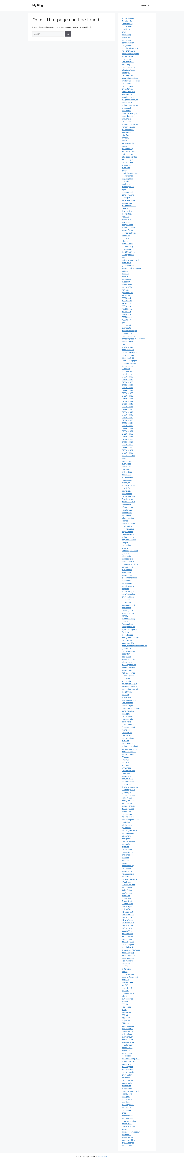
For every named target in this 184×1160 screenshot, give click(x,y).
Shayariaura (127, 1088)
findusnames (127, 703)
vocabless (126, 863)
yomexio (125, 217)
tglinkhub (126, 29)
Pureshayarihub (128, 790)
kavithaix (125, 208)
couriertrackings (129, 67)
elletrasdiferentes (129, 157)
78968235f (126, 303)
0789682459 (127, 445)
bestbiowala (127, 203)
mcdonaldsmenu (129, 700)
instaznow (126, 1050)
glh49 (124, 996)
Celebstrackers (128, 771)
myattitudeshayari (129, 331)
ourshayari (126, 325)
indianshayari (127, 159)
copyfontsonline (128, 594)
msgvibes (126, 1102)
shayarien (126, 1129)
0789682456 (127, 437)
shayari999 (127, 37)
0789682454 (127, 431)
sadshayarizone (128, 200)
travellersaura (128, 510)
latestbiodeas (128, 743)
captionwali (127, 121)
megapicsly (126, 877)
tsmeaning (126, 545)
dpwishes (126, 222)
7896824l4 (126, 320)
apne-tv (125, 274)
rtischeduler (127, 733)
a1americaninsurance (131, 950)
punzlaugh (126, 602)
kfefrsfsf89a (127, 287)
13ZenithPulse (128, 915)
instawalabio (127, 244)
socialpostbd (127, 56)
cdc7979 (125, 980)
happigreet (126, 83)
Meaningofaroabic (129, 830)
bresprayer (126, 165)
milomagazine (128, 187)
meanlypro (126, 1107)
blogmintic (136, 268)
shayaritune (127, 670)
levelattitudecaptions (131, 81)
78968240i (126, 312)
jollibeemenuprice (129, 686)
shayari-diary (127, 779)
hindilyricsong (128, 817)
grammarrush (127, 192)
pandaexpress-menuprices (133, 339)
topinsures (126, 59)
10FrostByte (127, 906)
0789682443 (127, 404)
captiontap (126, 608)
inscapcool (126, 838)
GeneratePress (102, 1157)
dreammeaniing (128, 619)
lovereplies (126, 811)
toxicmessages (128, 795)
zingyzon (125, 469)
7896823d (126, 298)
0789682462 (127, 453)
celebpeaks (127, 773)
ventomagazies (128, 151)
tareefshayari (127, 1045)
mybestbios (127, 472)
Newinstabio (127, 852)
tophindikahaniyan (129, 113)
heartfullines (127, 1048)
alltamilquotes (128, 518)
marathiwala (127, 692)
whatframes (127, 135)
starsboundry (127, 149)
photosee (126, 678)
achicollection (127, 477)
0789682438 (127, 390)
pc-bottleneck (128, 724)
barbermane (127, 849)
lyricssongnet (127, 480)
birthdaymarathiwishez (132, 1091)
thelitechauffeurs (129, 233)
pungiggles (126, 464)
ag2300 (125, 991)
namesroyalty (127, 716)
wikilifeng (126, 64)
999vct (125, 1015)
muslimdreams (128, 754)
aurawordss (127, 570)
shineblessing (128, 97)
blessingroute (127, 162)
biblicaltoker (127, 662)
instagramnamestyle (130, 638)
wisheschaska (128, 874)
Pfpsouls (125, 757)
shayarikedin (127, 1137)
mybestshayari (128, 1143)
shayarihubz (127, 575)
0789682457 (127, 439)
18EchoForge (127, 925)
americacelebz (128, 1069)
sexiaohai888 (127, 982)
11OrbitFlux (126, 909)
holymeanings (128, 355)
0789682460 (127, 447)
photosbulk (126, 108)
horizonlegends (128, 127)
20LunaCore (127, 931)
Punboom (126, 369)
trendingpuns (127, 610)
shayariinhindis (128, 659)
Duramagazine (128, 676)
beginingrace (127, 179)
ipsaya (124, 170)
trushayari (126, 198)
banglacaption (128, 43)
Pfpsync (125, 760)
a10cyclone (126, 969)
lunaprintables (128, 358)
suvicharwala (127, 1031)
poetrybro (126, 181)
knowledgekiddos (129, 879)
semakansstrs (128, 613)
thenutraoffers (128, 993)
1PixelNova (126, 882)
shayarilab (126, 776)
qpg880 (125, 966)
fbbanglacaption (129, 1121)
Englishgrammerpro (130, 787)
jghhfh (124, 322)
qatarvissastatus (129, 782)
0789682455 (127, 434)
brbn (124, 32)
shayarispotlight (128, 523)
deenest (125, 858)
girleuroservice (128, 1026)
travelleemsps (128, 534)
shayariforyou (127, 705)
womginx (125, 730)
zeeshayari (126, 475)
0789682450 (127, 420)
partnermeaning (128, 195)
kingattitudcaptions (130, 78)
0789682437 (127, 388)
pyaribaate (126, 328)
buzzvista (126, 168)
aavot (124, 257)
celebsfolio (126, 722)
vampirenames (128, 798)
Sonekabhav (127, 24)
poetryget (126, 714)
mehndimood (127, 635)
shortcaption (127, 1118)
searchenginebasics (130, 820)
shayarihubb (127, 268)
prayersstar (127, 1075)
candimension (128, 711)
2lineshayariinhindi (130, 551)
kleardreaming (128, 866)
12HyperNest (127, 912)
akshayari (126, 483)
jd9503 (125, 1001)
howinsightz (127, 526)
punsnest (126, 599)
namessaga (127, 814)
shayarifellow (127, 230)
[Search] (68, 34)
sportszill (125, 762)
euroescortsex (128, 999)
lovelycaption (127, 1116)
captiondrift (127, 1083)
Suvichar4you (127, 499)
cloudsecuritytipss (129, 360)
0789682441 (127, 398)
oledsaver (126, 344)
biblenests (126, 556)
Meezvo (125, 860)
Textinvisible (127, 211)
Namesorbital (127, 719)
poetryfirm (126, 654)
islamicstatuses (128, 70)
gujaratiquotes (128, 249)
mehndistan (127, 515)
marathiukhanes (129, 206)
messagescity (128, 366)
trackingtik (126, 1007)
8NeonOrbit (127, 901)
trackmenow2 (127, 961)
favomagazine (128, 529)
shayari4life (127, 103)
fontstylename (128, 255)
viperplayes (127, 189)
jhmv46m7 (126, 295)
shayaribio (126, 657)
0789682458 (127, 442)
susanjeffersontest (130, 977)
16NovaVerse (127, 920)
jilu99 (124, 1010)
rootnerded (126, 1056)
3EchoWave (127, 887)
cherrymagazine (128, 651)
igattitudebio (127, 934)
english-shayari (128, 18)
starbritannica (128, 130)
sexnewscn (126, 1012)
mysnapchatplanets (130, 629)
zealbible (126, 184)
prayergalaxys (128, 597)
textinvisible (127, 1099)
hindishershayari (129, 51)
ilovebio (125, 276)
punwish (125, 741)
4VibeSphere (127, 890)
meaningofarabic (129, 665)
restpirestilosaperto (130, 48)
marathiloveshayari (130, 100)
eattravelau (127, 1124)
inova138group (128, 953)
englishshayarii (128, 347)
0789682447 (127, 412)
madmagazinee (128, 485)
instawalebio (127, 1039)
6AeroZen (126, 896)
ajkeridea (126, 236)
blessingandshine (129, 578)
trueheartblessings (130, 564)
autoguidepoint (128, 605)
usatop (125, 271)
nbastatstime (127, 784)
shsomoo (126, 963)
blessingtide (127, 374)
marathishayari (128, 591)
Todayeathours (128, 627)
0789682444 (127, 407)
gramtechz (126, 648)
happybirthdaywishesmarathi (134, 646)
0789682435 (127, 382)
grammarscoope (129, 363)
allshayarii (126, 73)
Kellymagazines (128, 673)
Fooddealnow (127, 624)
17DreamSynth (128, 923)
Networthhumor (128, 92)
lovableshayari (128, 350)
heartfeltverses (128, 841)
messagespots (128, 809)
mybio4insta (127, 1034)
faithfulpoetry (127, 246)
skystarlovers (127, 567)
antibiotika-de (128, 947)
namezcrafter (127, 1029)
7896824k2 (127, 317)
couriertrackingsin (129, 684)
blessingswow (128, 1105)
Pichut (124, 458)
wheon (125, 241)
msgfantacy (127, 214)
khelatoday (126, 35)
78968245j (126, 314)
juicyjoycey (126, 491)
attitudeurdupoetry (130, 105)
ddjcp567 (126, 1018)
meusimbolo (127, 1145)
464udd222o (127, 284)
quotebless (126, 279)
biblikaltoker (127, 825)
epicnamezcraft (128, 1061)
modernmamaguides (130, 1059)
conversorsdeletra (129, 352)
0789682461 (127, 450)
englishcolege (128, 855)
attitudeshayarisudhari (131, 746)
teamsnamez (127, 176)
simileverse (126, 504)
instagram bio (128, 800)
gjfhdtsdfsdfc (127, 293)
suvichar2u (126, 1135)
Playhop (125, 632)
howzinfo (126, 488)
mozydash (126, 40)
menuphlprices (128, 833)
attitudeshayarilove (130, 124)
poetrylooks (127, 494)
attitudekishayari (129, 537)
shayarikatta (127, 871)
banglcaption (127, 225)
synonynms (127, 548)
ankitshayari (127, 697)
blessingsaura (128, 586)
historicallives (127, 154)
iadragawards (128, 143)
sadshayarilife (128, 643)
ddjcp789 (126, 1021)
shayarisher (127, 219)
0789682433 (127, 377)
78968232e (127, 301)
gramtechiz (126, 828)
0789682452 (127, 426)
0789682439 (127, 393)
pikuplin (125, 542)
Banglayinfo (127, 21)
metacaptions (127, 583)
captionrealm (127, 939)
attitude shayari (128, 806)
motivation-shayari (130, 689)
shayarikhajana (128, 1126)
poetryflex (126, 1097)
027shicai (126, 1023)
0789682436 (127, 385)
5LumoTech (127, 893)
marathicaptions (129, 252)
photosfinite (127, 26)
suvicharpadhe (128, 1042)
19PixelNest (127, 928)
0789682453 (127, 428)
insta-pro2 (126, 263)
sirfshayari (126, 868)
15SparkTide (127, 917)
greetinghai (126, 792)
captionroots (127, 461)
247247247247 (128, 456)
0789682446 (127, 409)
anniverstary (127, 681)
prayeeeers (126, 581)
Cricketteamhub (128, 727)
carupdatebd (127, 75)
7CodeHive (126, 898)
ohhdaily (125, 138)
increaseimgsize (129, 752)
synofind (125, 847)
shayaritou (126, 119)
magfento (126, 844)
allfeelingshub (128, 942)
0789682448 (127, 415)
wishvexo (126, 1077)
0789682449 (127, 418)
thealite (125, 621)
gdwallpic (126, 553)
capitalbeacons (128, 496)
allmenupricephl (128, 667)
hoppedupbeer (128, 974)
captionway (127, 1064)
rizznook (125, 521)
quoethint (126, 282)
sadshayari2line (128, 1140)
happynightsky (128, 1072)
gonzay (125, 616)
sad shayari (127, 803)
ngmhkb (125, 290)
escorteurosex (128, 958)
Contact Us (145, 5)
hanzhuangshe (128, 944)
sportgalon (126, 765)
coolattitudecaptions (130, 54)
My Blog (37, 5)
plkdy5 (124, 972)
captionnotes (127, 86)
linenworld (126, 132)
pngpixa (125, 1113)
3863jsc (125, 1004)
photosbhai (126, 111)
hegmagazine (127, 532)
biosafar (125, 695)
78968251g (126, 306)
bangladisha (127, 45)
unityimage (126, 768)
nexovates (126, 735)
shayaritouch (127, 342)
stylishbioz (126, 1086)
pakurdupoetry (128, 116)
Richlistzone (127, 94)
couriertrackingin (129, 336)
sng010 (125, 985)
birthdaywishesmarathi (132, 708)
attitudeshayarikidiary (131, 1132)
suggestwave (127, 559)
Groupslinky (127, 640)
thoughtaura (127, 333)
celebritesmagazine (130, 173)
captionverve (127, 1080)
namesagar (126, 1110)
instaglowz (126, 572)
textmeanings (127, 371)
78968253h (127, 309)
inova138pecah (128, 955)
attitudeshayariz (129, 227)
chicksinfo (126, 822)
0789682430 (127, 396)
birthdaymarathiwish (130, 260)
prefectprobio (127, 89)
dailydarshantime (129, 749)
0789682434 (127, 380)
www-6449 (127, 988)
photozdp (126, 238)
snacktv (125, 141)
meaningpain (127, 1067)
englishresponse (129, 540)
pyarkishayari (127, 1037)
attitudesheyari (128, 502)
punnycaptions (128, 738)
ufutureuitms (127, 507)
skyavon (125, 589)
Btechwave (126, 836)
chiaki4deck (127, 513)
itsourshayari (127, 936)
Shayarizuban (128, 62)
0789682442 (127, 401)
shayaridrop (127, 466)
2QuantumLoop (128, 885)
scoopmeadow (128, 561)
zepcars (125, 146)
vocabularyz (127, 1053)
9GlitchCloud (127, 904)
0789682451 (127, 423)
